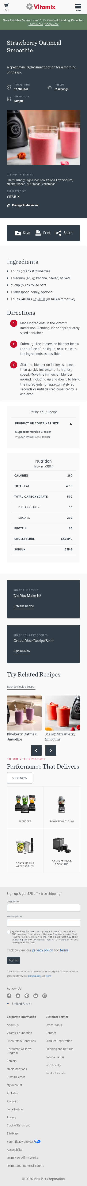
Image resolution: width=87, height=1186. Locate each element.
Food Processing (62, 821)
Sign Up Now (22, 651)
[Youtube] (35, 995)
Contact (51, 1033)
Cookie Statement (18, 1125)
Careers (11, 1061)
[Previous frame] (36, 750)
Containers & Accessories (25, 865)
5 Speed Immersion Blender (33, 432)
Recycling (13, 1101)
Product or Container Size (37, 423)
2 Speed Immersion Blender (32, 437)
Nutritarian (34, 184)
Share (68, 233)
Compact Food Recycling (62, 863)
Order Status (54, 1025)
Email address (13, 901)
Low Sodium (64, 180)
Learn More (36, 24)
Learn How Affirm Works (22, 1158)
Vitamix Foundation (19, 1033)
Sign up (13, 960)
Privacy (11, 1117)
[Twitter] (18, 995)
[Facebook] (9, 995)
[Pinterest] (26, 995)
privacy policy (42, 950)
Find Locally (53, 1065)
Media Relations (17, 1069)
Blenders (25, 821)
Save (26, 233)
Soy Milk (39, 299)
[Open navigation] (78, 6)
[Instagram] (44, 995)
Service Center (55, 1057)
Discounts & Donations (21, 1041)
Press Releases (16, 1077)
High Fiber (32, 180)
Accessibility (14, 1150)
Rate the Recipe (24, 606)
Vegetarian (49, 184)
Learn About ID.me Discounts (25, 1166)
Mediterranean (16, 184)
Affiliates (12, 1093)
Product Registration (59, 1041)
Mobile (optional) (14, 916)
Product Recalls (55, 1073)
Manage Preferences (25, 205)
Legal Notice (15, 1109)
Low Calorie (47, 180)
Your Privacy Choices (20, 1142)
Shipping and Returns (59, 1049)
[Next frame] (50, 750)
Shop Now (51, 24)
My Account (14, 1085)
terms (64, 950)
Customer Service (57, 1017)
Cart (7, 10)
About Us (13, 1025)
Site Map (12, 1133)
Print (46, 233)
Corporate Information (21, 1017)
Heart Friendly (15, 180)
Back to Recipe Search (21, 687)
